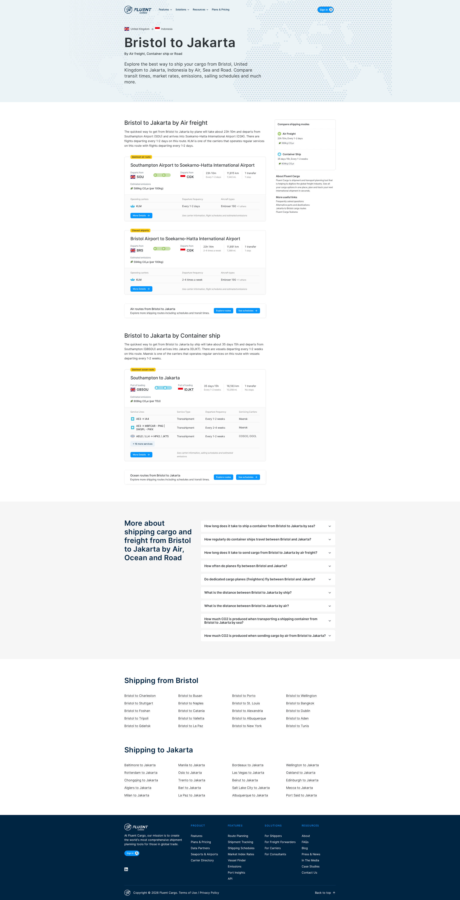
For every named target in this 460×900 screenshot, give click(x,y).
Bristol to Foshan (137, 711)
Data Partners (200, 848)
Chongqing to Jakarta (141, 780)
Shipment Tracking (240, 842)
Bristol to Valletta (191, 718)
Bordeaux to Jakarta (247, 765)
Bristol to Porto (244, 696)
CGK (190, 177)
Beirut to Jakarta (245, 780)
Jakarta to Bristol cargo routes (291, 208)
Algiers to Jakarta (137, 788)
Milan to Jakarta (136, 795)
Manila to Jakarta (191, 765)
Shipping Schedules (241, 848)
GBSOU (142, 389)
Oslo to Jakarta (190, 773)
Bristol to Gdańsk (137, 726)
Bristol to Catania (191, 711)
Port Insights (236, 872)
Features (196, 836)
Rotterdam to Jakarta (140, 773)
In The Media (310, 860)
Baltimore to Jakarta (140, 765)
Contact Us (309, 872)
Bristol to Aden (297, 718)
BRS (140, 250)
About (306, 836)
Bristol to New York (247, 726)
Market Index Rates (241, 854)
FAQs (305, 842)
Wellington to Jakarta (302, 765)
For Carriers (273, 848)
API (230, 878)
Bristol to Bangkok (300, 703)
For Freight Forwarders (280, 842)
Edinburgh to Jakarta (302, 780)
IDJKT (189, 389)
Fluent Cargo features (287, 212)
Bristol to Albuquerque (249, 718)
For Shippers (273, 836)
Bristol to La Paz (190, 726)
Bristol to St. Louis (246, 703)
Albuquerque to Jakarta (250, 795)
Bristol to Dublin (298, 711)
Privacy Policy (209, 892)
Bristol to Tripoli (136, 718)
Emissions (234, 866)
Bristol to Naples (190, 703)
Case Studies (310, 866)
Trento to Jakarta (191, 780)
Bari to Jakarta (189, 788)
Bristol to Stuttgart (138, 703)
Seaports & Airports (204, 854)
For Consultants (275, 854)
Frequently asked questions (290, 201)
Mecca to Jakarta (299, 788)
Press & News (311, 854)
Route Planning (238, 836)
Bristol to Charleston (140, 696)
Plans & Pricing (201, 842)
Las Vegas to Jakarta (248, 773)
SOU (140, 177)
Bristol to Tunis (297, 726)
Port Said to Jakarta (301, 795)
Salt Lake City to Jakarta (251, 788)
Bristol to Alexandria (247, 711)
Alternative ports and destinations (293, 205)
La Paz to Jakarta (191, 795)
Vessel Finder (237, 860)
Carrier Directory (202, 860)
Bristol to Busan (190, 696)
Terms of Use (188, 892)
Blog (305, 848)
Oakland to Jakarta (300, 773)
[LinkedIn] (126, 869)
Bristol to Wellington (301, 696)
